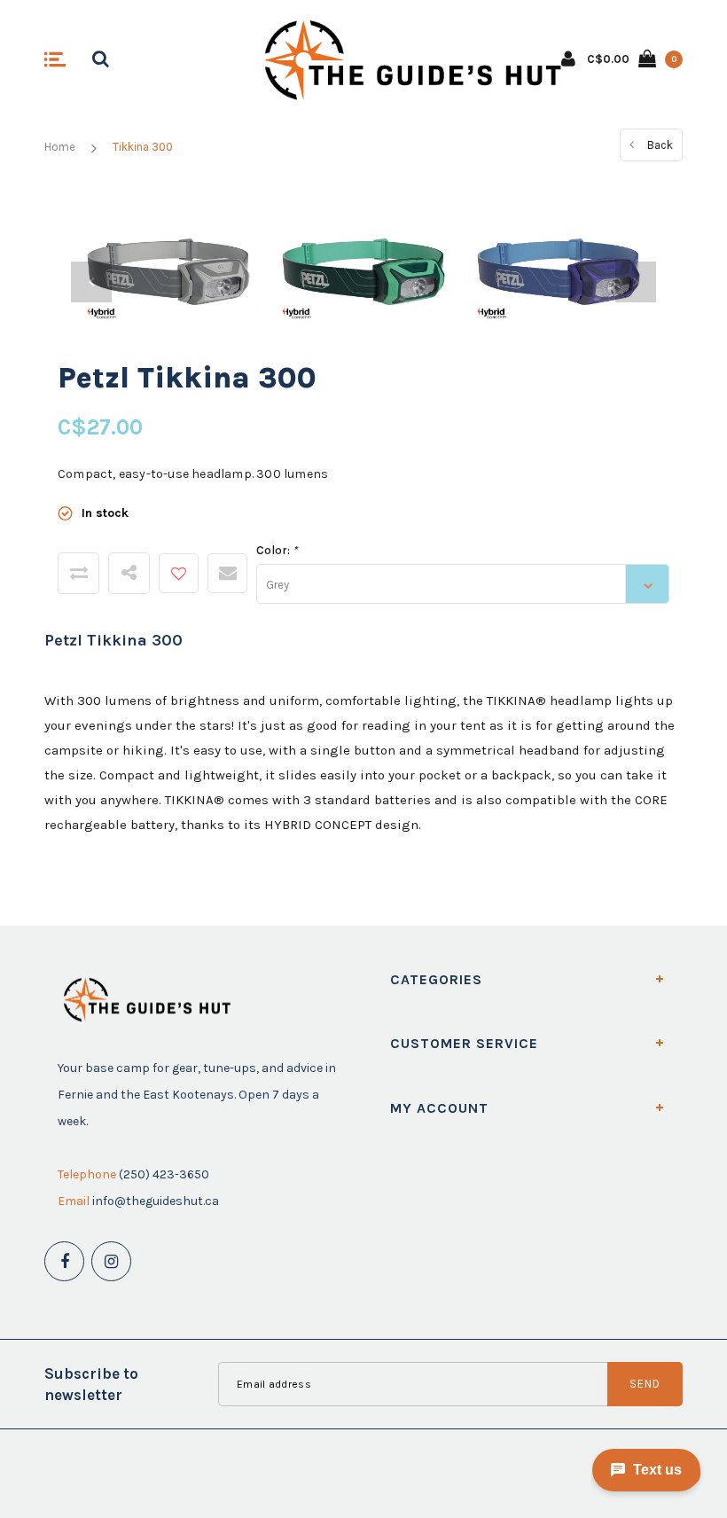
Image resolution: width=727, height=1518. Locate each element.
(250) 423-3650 (164, 1174)
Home (59, 146)
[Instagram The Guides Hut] (111, 1261)
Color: (276, 550)
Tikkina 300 (143, 146)
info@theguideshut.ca (155, 1201)
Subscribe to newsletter (91, 1384)
